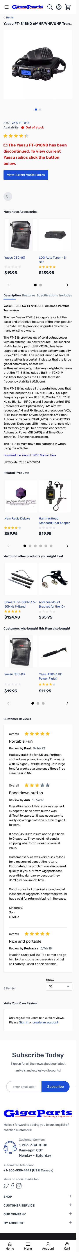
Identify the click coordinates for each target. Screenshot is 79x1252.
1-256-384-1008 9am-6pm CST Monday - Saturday (35, 1150)
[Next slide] (67, 285)
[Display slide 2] (40, 285)
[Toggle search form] (50, 7)
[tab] (12, 296)
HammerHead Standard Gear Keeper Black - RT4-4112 (54, 523)
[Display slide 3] (35, 545)
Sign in (23, 1022)
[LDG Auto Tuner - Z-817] (55, 234)
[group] (17, 136)
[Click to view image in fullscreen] (38, 64)
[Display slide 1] (35, 285)
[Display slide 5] (45, 545)
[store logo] (29, 7)
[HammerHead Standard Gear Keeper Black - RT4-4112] (55, 496)
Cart (67, 1248)
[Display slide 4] (40, 545)
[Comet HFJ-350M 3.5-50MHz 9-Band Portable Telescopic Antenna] (20, 579)
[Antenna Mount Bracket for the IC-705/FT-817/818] (55, 579)
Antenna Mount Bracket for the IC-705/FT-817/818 (52, 606)
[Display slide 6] (51, 545)
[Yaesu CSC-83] (20, 234)
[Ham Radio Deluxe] (20, 496)
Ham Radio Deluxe (17, 518)
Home (10, 1248)
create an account (45, 1022)
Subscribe (55, 1086)
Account (48, 1248)
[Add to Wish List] (8, 196)
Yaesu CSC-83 (14, 258)
